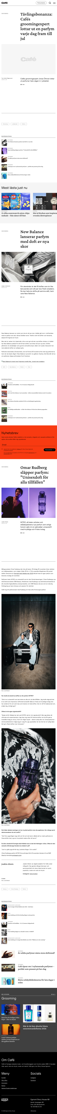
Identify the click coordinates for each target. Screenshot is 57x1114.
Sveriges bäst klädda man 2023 (23, 573)
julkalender (14, 124)
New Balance (13, 367)
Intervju (5, 889)
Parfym (23, 124)
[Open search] (50, 3)
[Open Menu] (54, 3)
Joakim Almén (4, 521)
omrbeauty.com (16, 855)
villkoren (19, 449)
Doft (4, 367)
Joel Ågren (11, 1006)
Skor (29, 367)
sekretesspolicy (31, 452)
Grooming (4, 13)
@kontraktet (33, 874)
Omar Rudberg (14, 889)
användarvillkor (7, 453)
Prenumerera (41, 3)
